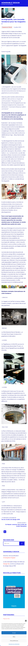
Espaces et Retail (7, 27)
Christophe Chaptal (9, 557)
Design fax (6, 564)
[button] (26, 620)
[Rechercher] (21, 543)
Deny (14, 636)
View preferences (14, 640)
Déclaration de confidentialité (14, 643)
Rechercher (8, 540)
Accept (14, 632)
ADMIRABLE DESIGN (10, 3)
